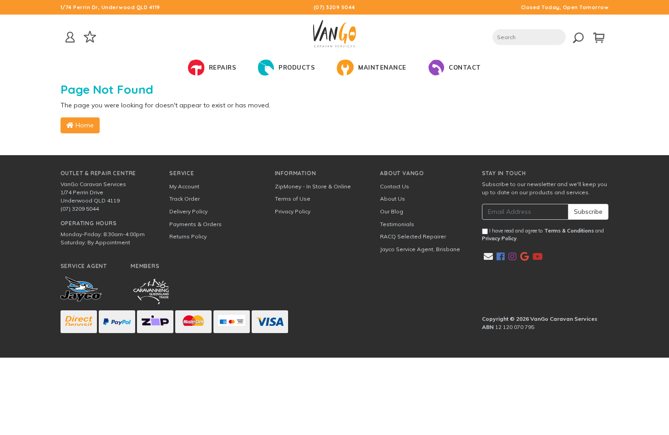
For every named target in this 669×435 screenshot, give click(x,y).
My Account (184, 186)
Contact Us (394, 186)
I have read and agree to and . (543, 235)
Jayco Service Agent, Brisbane (420, 249)
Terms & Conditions (569, 231)
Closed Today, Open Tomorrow (565, 7)
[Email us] (488, 256)
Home (84, 125)
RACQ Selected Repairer (413, 236)
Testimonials (397, 224)
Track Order (184, 198)
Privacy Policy (292, 211)
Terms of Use (292, 198)
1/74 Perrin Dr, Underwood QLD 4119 (110, 7)
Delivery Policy (188, 211)
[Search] (575, 36)
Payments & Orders (195, 224)
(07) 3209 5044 (334, 7)
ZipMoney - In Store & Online (313, 186)
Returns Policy (188, 236)
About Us (392, 198)
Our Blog (391, 211)
